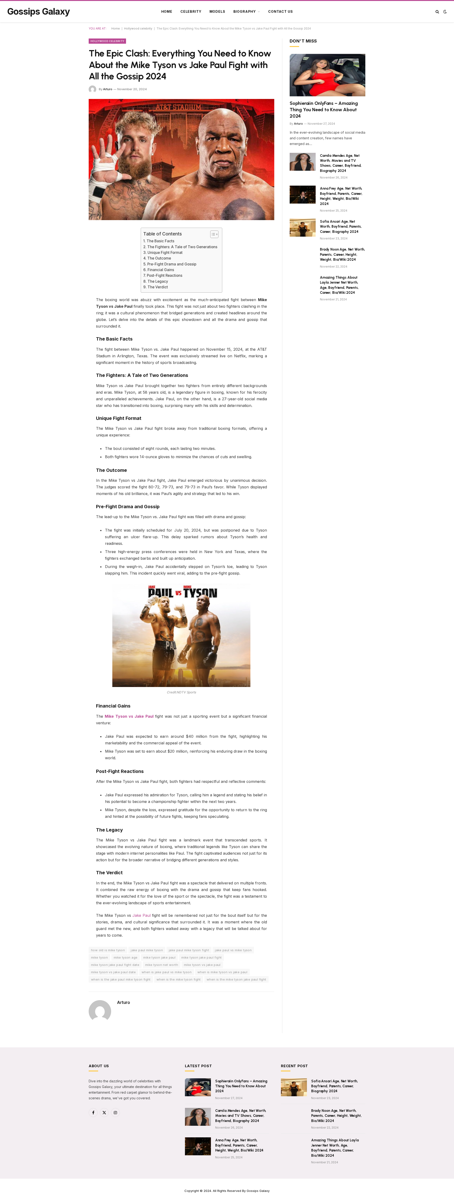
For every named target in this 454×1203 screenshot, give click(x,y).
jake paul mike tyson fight (189, 950)
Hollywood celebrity (138, 28)
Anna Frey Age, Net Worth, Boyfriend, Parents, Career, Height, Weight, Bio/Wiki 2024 (341, 196)
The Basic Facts (160, 241)
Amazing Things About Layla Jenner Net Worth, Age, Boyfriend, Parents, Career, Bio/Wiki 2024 (339, 285)
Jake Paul (141, 915)
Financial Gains (161, 270)
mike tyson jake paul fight (201, 957)
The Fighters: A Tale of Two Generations (182, 247)
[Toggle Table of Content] (212, 234)
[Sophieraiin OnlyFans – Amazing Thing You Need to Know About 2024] (327, 75)
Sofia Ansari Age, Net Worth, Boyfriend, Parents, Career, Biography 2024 (341, 226)
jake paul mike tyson (147, 950)
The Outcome (159, 258)
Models (217, 11)
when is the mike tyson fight (179, 979)
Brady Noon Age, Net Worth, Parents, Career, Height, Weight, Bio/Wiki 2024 (342, 254)
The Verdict (158, 287)
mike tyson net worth (161, 965)
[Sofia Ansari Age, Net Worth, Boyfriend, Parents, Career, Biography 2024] (303, 228)
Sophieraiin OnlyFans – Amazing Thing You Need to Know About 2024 (324, 109)
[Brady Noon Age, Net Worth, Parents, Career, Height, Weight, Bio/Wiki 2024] (303, 255)
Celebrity (190, 11)
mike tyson (99, 957)
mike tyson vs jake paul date (113, 972)
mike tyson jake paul (159, 957)
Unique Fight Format (165, 252)
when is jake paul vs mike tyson (167, 972)
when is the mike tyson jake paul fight (236, 979)
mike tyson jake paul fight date (115, 965)
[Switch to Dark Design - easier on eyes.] (444, 11)
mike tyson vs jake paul (202, 965)
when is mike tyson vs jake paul (222, 972)
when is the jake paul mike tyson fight (121, 979)
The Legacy (158, 281)
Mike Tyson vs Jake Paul (129, 716)
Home (166, 11)
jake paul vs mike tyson (233, 950)
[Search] (437, 11)
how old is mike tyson (108, 950)
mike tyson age (125, 957)
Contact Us (280, 11)
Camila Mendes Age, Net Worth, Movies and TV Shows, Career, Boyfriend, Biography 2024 (341, 163)
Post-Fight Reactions (164, 275)
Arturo (107, 89)
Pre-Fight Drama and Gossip (171, 264)
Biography (244, 11)
